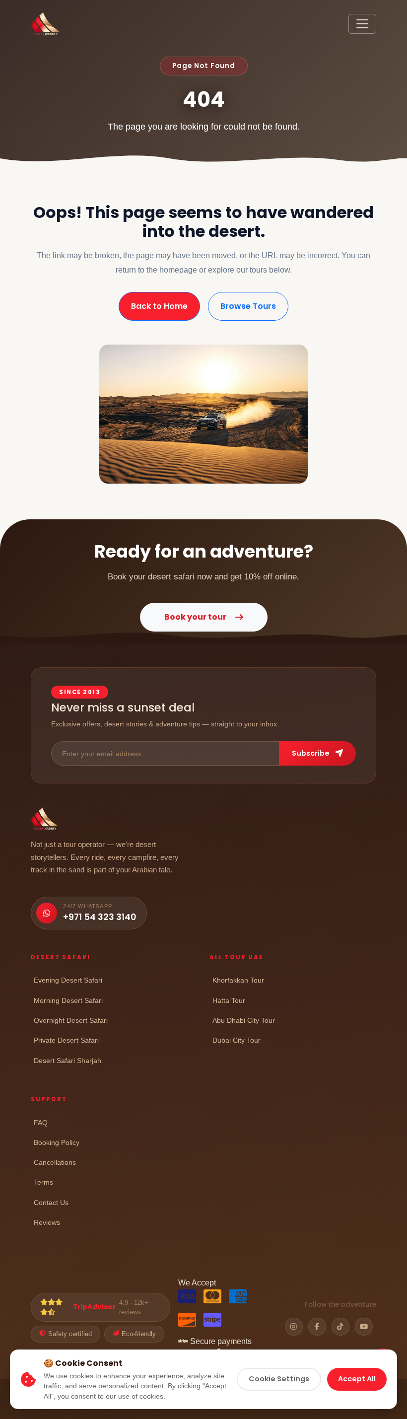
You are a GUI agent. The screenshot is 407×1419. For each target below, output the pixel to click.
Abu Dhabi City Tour (243, 1020)
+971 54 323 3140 (99, 917)
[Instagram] (294, 1327)
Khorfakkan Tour (238, 980)
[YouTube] (364, 1327)
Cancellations (55, 1162)
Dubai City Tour (236, 1040)
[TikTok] (340, 1327)
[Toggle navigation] (362, 24)
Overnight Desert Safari (71, 1020)
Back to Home (159, 306)
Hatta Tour (228, 1000)
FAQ (41, 1122)
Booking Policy (56, 1142)
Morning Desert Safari (68, 1000)
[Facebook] (317, 1327)
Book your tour (195, 617)
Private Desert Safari (66, 1040)
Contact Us (51, 1202)
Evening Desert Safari (68, 980)
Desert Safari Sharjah (67, 1060)
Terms (43, 1182)
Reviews (47, 1222)
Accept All (357, 1379)
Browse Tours (248, 306)
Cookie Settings (279, 1379)
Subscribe (311, 753)
